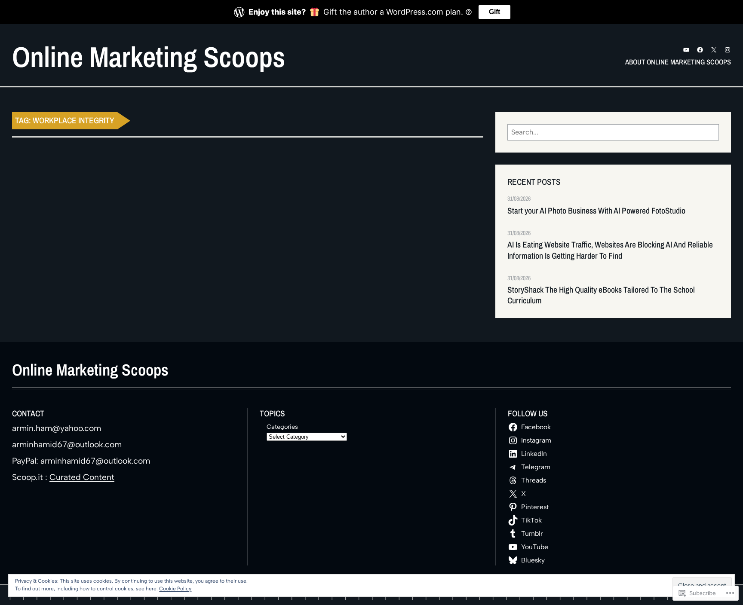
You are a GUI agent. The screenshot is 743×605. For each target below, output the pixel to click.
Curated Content (81, 477)
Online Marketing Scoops (148, 56)
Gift (494, 11)
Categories (282, 427)
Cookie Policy (175, 589)
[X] (713, 49)
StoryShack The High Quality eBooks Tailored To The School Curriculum (601, 295)
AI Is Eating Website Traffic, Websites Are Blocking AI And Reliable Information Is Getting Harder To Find (610, 250)
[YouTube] (686, 49)
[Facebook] (700, 49)
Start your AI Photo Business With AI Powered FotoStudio (596, 210)
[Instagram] (727, 49)
